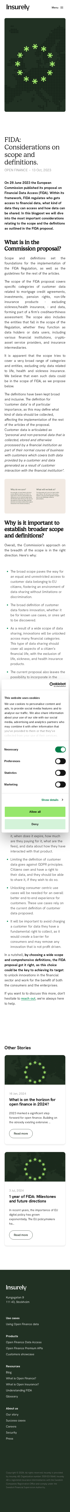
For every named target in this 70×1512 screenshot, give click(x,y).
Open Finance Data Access (24, 1342)
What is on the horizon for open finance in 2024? (32, 1102)
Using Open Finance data (22, 1324)
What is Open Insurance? (22, 1384)
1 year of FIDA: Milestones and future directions (32, 1199)
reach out (28, 998)
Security (11, 1432)
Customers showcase (20, 1354)
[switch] (60, 761)
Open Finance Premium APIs (24, 1348)
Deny (35, 824)
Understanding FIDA (19, 1390)
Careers (11, 1426)
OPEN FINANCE (16, 170)
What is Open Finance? (21, 1378)
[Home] (17, 7)
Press (9, 1438)
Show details (49, 799)
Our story (12, 1414)
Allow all (35, 811)
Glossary (12, 1396)
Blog (9, 1372)
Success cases (16, 1420)
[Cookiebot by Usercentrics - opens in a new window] (50, 684)
